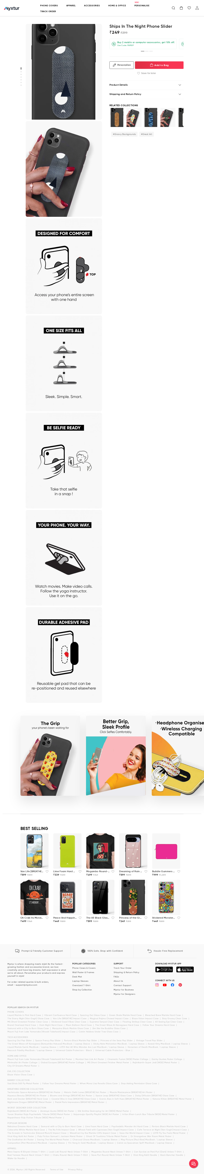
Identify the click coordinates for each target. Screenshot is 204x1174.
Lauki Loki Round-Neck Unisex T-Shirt (69, 1152)
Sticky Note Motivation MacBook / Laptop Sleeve (119, 1044)
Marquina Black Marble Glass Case (71, 1028)
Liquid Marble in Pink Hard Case (24, 1015)
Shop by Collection (82, 990)
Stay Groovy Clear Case (175, 1019)
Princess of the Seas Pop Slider (117, 1041)
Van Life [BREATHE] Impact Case (70, 1019)
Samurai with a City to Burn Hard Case (61, 1126)
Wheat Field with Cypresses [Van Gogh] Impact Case (106, 1130)
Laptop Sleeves (80, 981)
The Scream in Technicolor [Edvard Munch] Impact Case (37, 1133)
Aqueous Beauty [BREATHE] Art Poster (27, 1096)
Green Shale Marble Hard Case (125, 1015)
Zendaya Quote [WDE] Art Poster (57, 1111)
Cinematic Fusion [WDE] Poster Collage (128, 1059)
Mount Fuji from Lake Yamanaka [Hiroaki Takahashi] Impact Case (41, 1032)
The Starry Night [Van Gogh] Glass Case (28, 1019)
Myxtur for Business (124, 990)
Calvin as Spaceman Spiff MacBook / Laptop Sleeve (145, 1143)
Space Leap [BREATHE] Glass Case (114, 1096)
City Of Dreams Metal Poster (22, 1066)
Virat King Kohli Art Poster (21, 1136)
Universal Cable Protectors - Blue (113, 1050)
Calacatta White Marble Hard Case (26, 1130)
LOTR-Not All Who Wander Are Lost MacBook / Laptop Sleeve (92, 1047)
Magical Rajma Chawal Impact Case (109, 1019)
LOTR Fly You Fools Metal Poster (169, 1133)
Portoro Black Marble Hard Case (169, 1126)
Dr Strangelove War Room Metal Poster (151, 1136)
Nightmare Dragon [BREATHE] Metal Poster (29, 1102)
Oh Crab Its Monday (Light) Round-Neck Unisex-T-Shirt (32, 918)
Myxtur (19, 1170)
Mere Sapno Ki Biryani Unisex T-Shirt (26, 1152)
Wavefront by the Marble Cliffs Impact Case (93, 1133)
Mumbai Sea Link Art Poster (90, 1059)
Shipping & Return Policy (126, 972)
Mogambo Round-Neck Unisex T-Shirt (111, 1152)
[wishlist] (46, 872)
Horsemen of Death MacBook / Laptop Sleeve (152, 1047)
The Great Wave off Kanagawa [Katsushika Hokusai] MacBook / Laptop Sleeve (49, 1044)
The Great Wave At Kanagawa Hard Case (117, 1025)
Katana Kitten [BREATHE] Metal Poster (172, 1099)
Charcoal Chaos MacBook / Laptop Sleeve (95, 1140)
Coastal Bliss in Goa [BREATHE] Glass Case (74, 1099)
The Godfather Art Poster (20, 1140)
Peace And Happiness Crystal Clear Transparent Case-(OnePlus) (65, 918)
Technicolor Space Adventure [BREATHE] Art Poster (34, 1092)
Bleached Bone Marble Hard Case (163, 1015)
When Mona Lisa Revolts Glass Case (99, 1084)
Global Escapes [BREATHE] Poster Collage (63, 1063)
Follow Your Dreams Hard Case (159, 1025)
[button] (173, 8)
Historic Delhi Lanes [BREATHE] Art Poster (85, 1092)
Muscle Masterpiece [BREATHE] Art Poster (131, 1092)
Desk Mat (77, 977)
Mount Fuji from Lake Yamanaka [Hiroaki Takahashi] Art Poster (40, 1059)
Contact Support (122, 985)
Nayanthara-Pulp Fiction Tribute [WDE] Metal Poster (35, 1118)
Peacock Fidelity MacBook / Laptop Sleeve (30, 1050)
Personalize (124, 65)
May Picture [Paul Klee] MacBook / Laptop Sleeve (147, 1140)
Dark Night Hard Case (51, 1025)
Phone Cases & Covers (84, 968)
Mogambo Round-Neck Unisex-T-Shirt (98, 871)
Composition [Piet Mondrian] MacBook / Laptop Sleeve (36, 1143)
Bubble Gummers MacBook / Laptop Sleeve (164, 871)
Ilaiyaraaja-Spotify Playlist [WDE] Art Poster (96, 1114)
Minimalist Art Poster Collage (22, 1063)
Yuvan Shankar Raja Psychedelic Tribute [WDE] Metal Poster (39, 1114)
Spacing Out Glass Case (93, 1015)
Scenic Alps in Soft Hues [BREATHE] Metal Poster (124, 1099)
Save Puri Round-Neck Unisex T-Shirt (111, 1155)
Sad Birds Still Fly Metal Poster (23, 1084)
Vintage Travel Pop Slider (149, 1041)
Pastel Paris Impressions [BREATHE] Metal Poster (80, 1102)
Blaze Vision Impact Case (145, 1019)
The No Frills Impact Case (62, 1130)
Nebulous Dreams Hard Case (22, 1126)
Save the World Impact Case (134, 1133)
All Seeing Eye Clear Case (169, 1022)
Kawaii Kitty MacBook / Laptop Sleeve (168, 1044)
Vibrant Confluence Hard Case (60, 1015)
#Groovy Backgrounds (124, 134)
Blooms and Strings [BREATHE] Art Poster (71, 1096)
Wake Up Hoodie (16, 1158)
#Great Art (146, 134)
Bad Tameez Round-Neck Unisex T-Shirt (28, 1155)
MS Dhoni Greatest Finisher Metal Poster (108, 1063)
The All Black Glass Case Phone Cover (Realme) (98, 918)
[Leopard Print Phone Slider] (117, 117)
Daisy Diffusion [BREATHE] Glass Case (155, 1096)
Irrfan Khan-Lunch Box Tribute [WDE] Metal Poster (148, 1114)
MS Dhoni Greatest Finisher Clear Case (28, 1022)
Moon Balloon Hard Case (79, 1025)
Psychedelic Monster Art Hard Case (130, 1126)
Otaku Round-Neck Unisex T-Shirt (71, 1155)
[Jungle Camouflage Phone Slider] (168, 117)
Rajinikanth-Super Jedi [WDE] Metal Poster (155, 1063)
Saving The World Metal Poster (53, 1140)
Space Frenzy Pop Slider (48, 1041)
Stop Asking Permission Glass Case (139, 1084)
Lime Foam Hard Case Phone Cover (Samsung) (65, 871)
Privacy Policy (75, 1170)
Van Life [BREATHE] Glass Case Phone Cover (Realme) (32, 871)
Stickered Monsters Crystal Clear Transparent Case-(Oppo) (164, 918)
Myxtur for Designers (124, 994)
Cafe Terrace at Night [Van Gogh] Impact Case (162, 1130)
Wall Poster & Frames (83, 972)
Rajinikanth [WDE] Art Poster (22, 1111)
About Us (118, 981)
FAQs (116, 977)
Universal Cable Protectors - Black (74, 1050)
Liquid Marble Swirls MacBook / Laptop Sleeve (32, 1047)
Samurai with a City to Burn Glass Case (28, 1028)
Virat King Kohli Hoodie (145, 1155)
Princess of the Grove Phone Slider (131, 918)
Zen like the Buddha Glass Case (109, 1028)
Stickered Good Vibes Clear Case (69, 1022)
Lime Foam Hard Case (97, 1126)
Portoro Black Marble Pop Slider (81, 1041)
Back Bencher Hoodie (172, 1155)
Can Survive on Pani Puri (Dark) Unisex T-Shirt (158, 1152)
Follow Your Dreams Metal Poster (59, 1084)
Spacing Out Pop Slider (20, 1041)
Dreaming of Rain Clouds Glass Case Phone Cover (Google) (131, 871)
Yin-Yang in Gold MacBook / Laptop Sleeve (91, 1143)
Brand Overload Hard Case (22, 1025)
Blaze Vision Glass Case (20, 1075)
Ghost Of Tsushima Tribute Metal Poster (107, 1136)
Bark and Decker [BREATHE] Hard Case (28, 1099)
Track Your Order (123, 968)
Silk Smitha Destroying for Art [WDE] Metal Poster (104, 1111)
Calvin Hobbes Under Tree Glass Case (99, 1032)
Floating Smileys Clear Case (137, 1022)
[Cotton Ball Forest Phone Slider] (134, 117)
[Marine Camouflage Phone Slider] (151, 117)
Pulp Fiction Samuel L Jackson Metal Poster (60, 1136)
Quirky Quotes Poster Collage (167, 1059)
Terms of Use (56, 1170)
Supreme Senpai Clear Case (105, 1022)
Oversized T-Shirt (81, 985)
